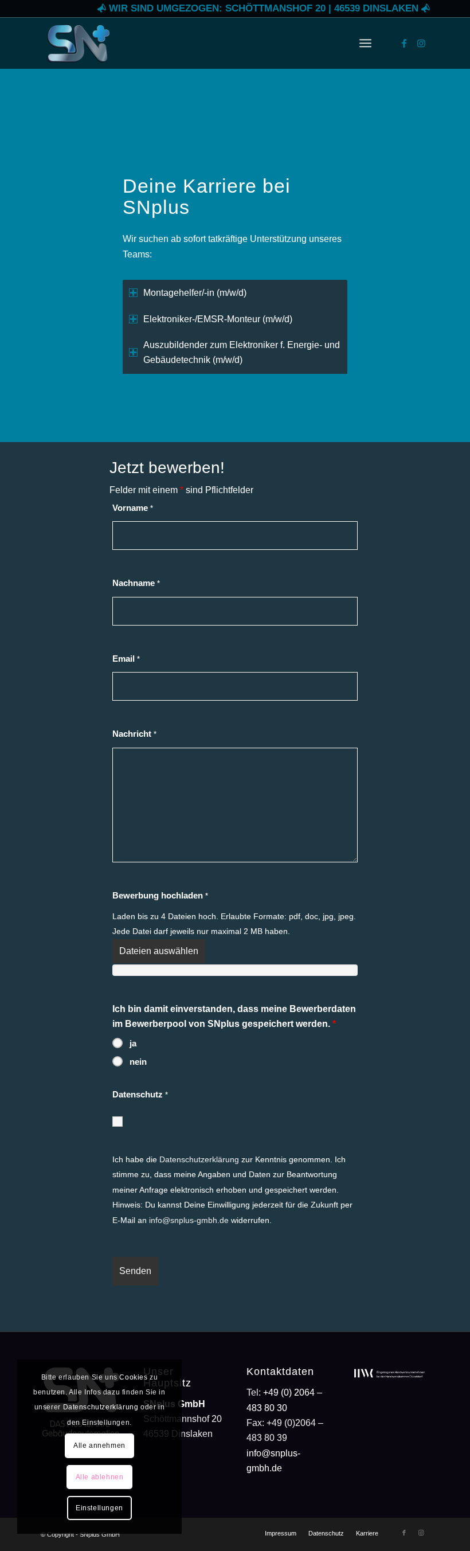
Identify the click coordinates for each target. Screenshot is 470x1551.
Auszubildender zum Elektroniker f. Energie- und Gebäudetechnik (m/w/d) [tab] (241, 352)
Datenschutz (140, 1094)
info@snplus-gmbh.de (189, 1220)
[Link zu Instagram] (421, 43)
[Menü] (365, 43)
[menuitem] (365, 43)
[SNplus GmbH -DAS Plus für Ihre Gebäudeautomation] (78, 43)
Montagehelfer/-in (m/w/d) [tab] (194, 293)
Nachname (136, 583)
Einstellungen (99, 1508)
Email (126, 658)
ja (133, 1043)
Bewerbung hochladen (160, 895)
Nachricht (134, 734)
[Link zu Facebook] (404, 43)
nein (138, 1061)
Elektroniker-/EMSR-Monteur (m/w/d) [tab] (217, 319)
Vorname (132, 508)
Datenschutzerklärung (199, 1159)
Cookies (133, 1377)
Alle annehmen (99, 1445)
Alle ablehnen (100, 1477)
